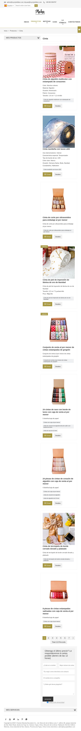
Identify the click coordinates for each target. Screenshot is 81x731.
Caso (55, 22)
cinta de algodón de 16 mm (51, 498)
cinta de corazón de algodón (52, 495)
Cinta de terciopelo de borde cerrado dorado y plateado (57, 559)
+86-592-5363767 (51, 2)
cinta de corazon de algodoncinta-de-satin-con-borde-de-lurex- (57, 426)
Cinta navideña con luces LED (52, 169)
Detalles (58, 106)
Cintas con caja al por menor (52, 422)
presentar (48, 699)
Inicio (26, 22)
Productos (36, 21)
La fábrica (62, 21)
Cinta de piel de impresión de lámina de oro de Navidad (57, 298)
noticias (47, 21)
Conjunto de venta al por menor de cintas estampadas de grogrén (55, 360)
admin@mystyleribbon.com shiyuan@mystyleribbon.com (24, 2)
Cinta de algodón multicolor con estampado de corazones (57, 100)
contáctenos (74, 22)
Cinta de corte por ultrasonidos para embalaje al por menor (57, 231)
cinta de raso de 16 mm (50, 430)
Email (47, 106)
